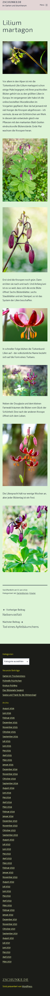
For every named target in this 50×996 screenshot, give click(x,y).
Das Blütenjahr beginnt (13, 690)
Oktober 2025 (9, 732)
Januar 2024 (8, 816)
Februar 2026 (9, 718)
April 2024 (7, 802)
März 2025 (7, 760)
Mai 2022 (7, 896)
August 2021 (8, 938)
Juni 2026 (7, 713)
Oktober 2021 (9, 929)
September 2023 (10, 835)
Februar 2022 (8, 910)
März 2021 (7, 961)
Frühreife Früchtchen (12, 681)
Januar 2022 (8, 915)
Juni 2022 (7, 891)
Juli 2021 (6, 943)
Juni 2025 (7, 746)
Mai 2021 (6, 952)
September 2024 (10, 783)
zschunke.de (12, 2)
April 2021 (7, 957)
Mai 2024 (7, 797)
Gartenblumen (22, 593)
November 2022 (10, 877)
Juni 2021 (7, 947)
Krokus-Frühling (10, 685)
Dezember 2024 (10, 769)
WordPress (27, 986)
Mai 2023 (7, 854)
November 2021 (10, 924)
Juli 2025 (6, 741)
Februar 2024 (9, 811)
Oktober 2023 (9, 830)
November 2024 (10, 774)
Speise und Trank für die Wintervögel (19, 695)
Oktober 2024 (9, 779)
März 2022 (7, 905)
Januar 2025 (8, 765)
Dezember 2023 (10, 821)
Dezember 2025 (10, 722)
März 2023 (7, 863)
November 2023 (10, 826)
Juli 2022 (6, 886)
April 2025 (7, 755)
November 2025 (10, 727)
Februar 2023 (8, 868)
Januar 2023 (8, 872)
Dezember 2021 (10, 919)
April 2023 (7, 858)
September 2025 (10, 736)
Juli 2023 (6, 844)
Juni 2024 (7, 793)
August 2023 (8, 840)
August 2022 (8, 882)
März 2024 (7, 807)
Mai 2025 (7, 750)
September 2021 (10, 933)
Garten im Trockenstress (14, 676)
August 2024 (8, 788)
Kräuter (32, 593)
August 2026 (8, 708)
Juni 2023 (7, 849)
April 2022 (7, 901)
